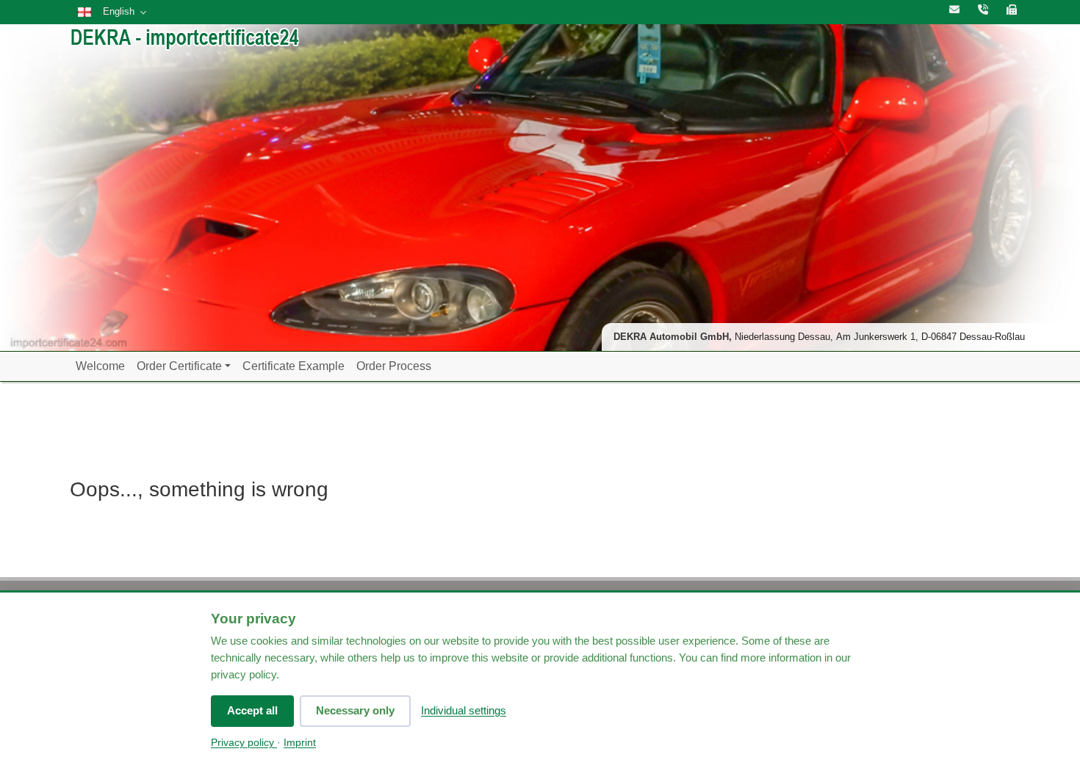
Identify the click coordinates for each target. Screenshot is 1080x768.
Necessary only (355, 710)
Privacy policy (244, 742)
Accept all (252, 710)
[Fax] (1011, 10)
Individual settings (463, 710)
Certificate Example (293, 366)
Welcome (100, 366)
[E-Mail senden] (954, 10)
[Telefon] (983, 10)
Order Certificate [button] (179, 366)
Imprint (300, 742)
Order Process (393, 366)
